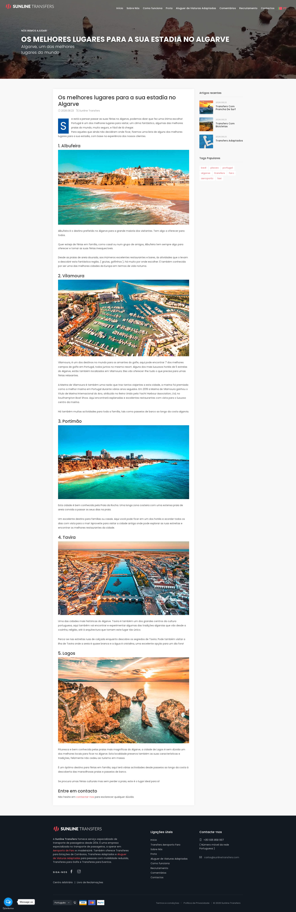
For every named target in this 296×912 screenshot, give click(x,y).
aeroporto (207, 178)
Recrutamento (159, 868)
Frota (154, 854)
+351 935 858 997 (214, 840)
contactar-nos (85, 797)
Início (154, 840)
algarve (205, 173)
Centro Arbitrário (63, 882)
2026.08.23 (67, 110)
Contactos (157, 877)
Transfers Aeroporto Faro (165, 844)
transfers (219, 173)
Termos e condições (167, 903)
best (203, 167)
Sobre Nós (156, 849)
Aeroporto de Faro (64, 850)
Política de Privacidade (196, 903)
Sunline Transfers (89, 110)
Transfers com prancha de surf (226, 108)
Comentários (158, 872)
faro (231, 173)
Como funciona (160, 863)
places (215, 167)
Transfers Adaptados (229, 140)
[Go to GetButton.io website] (8, 908)
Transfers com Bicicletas (225, 125)
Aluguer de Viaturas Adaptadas (169, 858)
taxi (220, 178)
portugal (228, 167)
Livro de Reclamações (90, 882)
